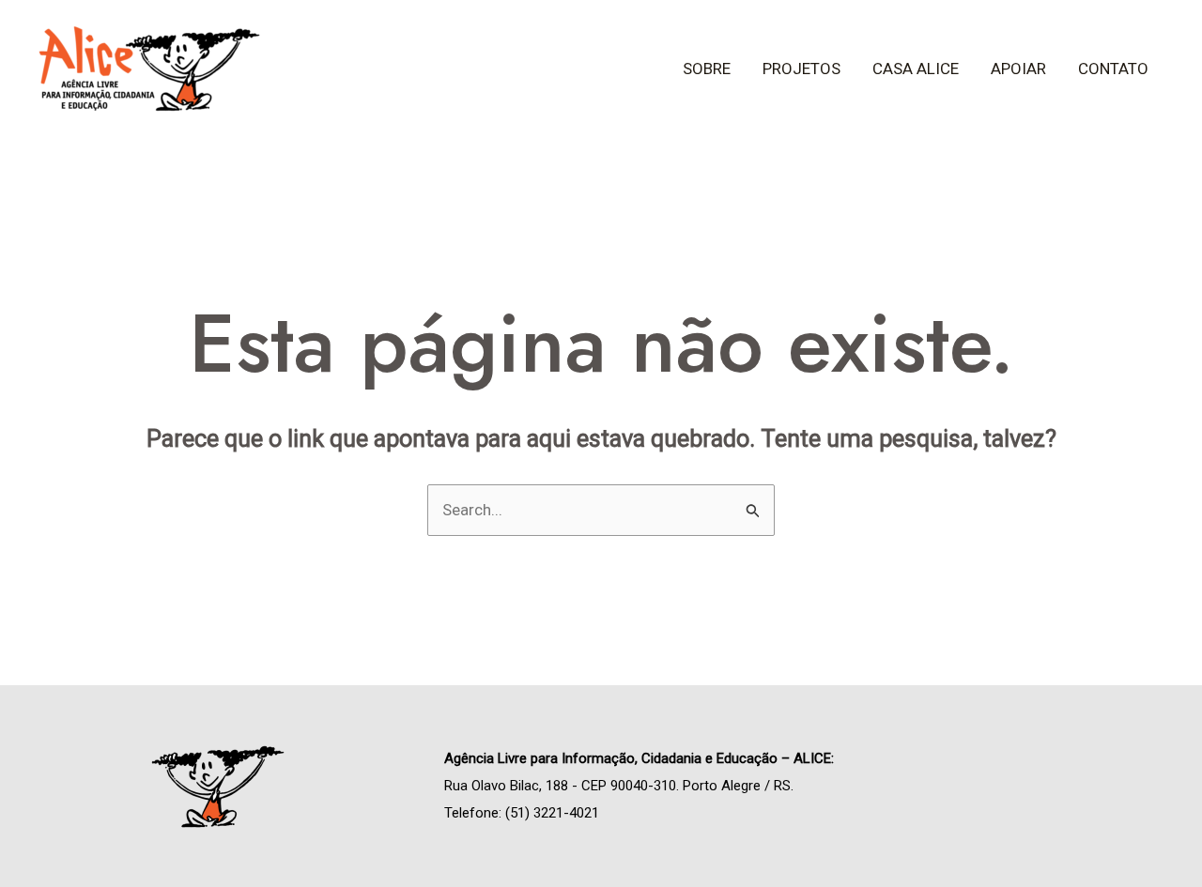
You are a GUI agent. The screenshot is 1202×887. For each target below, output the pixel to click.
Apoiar (1018, 68)
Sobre (707, 68)
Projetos (801, 68)
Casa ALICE (915, 68)
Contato (1113, 68)
